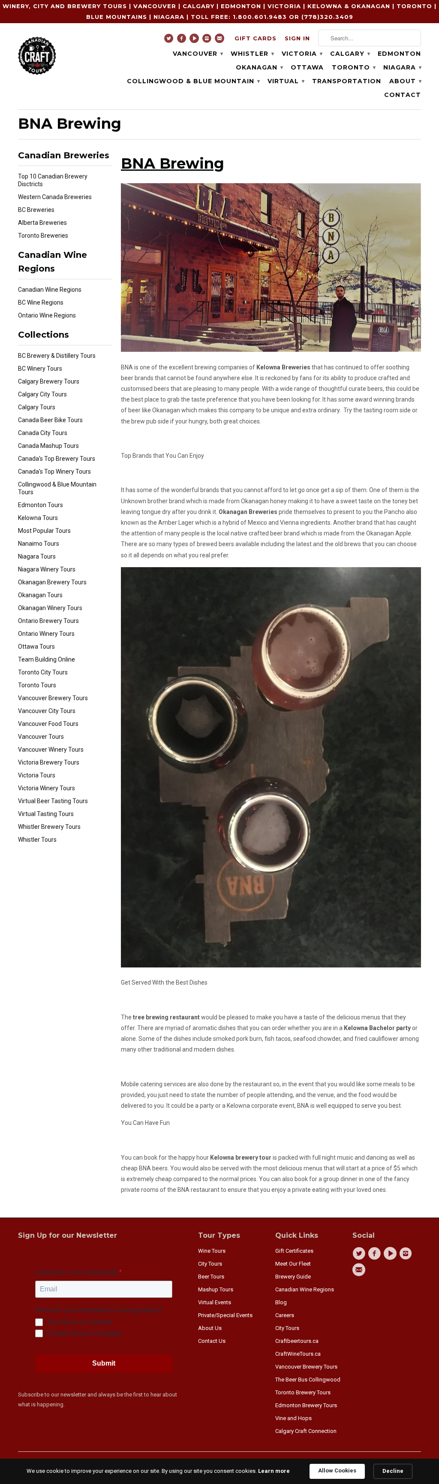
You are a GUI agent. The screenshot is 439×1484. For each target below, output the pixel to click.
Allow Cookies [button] (337, 1470)
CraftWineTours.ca (298, 1354)
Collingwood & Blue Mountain (193, 81)
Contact (402, 95)
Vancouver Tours (41, 736)
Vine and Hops (293, 1418)
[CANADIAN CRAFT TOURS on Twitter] (170, 40)
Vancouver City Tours (46, 710)
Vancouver (198, 53)
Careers (284, 1315)
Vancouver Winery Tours (51, 749)
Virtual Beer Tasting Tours (53, 801)
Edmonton (399, 53)
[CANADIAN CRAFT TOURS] (37, 55)
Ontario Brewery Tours (48, 620)
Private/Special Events (225, 1315)
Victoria (302, 53)
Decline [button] (392, 1471)
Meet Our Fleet (293, 1263)
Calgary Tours (36, 407)
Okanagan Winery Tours (50, 607)
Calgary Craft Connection (306, 1431)
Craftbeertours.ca (297, 1341)
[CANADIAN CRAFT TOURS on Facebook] (183, 40)
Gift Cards (256, 38)
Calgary (350, 53)
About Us (210, 1328)
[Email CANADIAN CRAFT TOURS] (220, 40)
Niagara (402, 67)
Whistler (252, 53)
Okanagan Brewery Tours (52, 582)
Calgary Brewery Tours (48, 381)
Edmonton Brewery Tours (306, 1405)
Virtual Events (214, 1302)
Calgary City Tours (42, 394)
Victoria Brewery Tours (48, 762)
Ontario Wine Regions (47, 315)
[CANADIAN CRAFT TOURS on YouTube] (195, 40)
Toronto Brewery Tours (303, 1392)
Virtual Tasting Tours (46, 813)
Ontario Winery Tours (46, 633)
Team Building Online (46, 659)
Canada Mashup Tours (48, 445)
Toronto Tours (37, 685)
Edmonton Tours (40, 505)
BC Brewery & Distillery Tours (57, 355)
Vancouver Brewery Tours (53, 698)
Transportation (346, 81)
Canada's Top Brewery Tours (56, 458)
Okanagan (259, 67)
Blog (281, 1302)
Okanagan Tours (40, 595)
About (405, 81)
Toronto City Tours (43, 672)
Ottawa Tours (36, 646)
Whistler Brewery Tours (49, 826)
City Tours (210, 1263)
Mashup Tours (215, 1289)
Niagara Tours (37, 556)
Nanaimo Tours (38, 543)
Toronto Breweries (43, 235)
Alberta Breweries (42, 222)
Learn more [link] (274, 1471)
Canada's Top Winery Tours (54, 471)
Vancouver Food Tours (48, 723)
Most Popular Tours (44, 530)
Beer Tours (211, 1276)
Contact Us (212, 1341)
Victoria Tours (36, 775)
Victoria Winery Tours (46, 788)
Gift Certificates (294, 1251)
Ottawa (307, 67)
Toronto (353, 67)
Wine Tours (212, 1251)
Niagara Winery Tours (46, 569)
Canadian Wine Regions (49, 289)
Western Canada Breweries (55, 196)
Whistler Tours (37, 839)
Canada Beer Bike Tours (50, 420)
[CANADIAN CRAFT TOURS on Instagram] (208, 40)
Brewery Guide (293, 1276)
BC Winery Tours (40, 368)
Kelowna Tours (38, 517)
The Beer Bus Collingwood (307, 1379)
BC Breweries (36, 209)
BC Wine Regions (40, 302)
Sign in (297, 38)
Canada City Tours (42, 432)
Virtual (286, 81)
